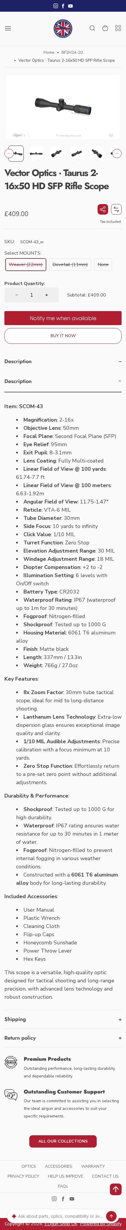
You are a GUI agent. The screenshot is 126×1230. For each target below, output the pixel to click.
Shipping (15, 1019)
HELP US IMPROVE (65, 1176)
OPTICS (28, 1166)
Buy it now (63, 336)
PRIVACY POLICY (23, 1176)
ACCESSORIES (58, 1166)
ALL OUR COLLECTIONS (63, 1141)
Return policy (20, 1038)
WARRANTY (93, 1166)
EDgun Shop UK (61, 1224)
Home (49, 52)
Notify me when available (63, 318)
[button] (16, 153)
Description (18, 361)
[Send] (111, 1216)
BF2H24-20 (72, 52)
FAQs (63, 1186)
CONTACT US (105, 1176)
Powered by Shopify (101, 1224)
